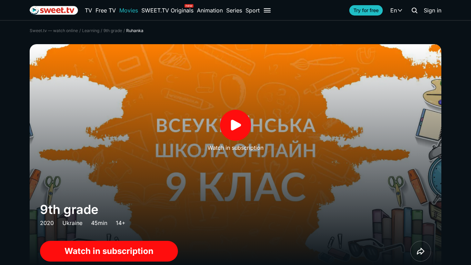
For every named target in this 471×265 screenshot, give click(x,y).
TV (88, 10)
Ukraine (72, 222)
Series (234, 10)
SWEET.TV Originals (167, 10)
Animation (210, 10)
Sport (252, 10)
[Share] (420, 251)
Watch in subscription (108, 251)
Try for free (366, 10)
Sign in (432, 10)
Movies (128, 10)
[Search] (414, 10)
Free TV (106, 10)
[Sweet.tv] (54, 10)
